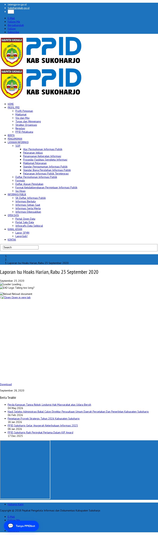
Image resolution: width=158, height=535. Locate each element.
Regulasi (20, 128)
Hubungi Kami (16, 504)
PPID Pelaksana (24, 132)
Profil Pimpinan (24, 111)
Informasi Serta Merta (28, 208)
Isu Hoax (20, 191)
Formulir (20, 180)
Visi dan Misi (22, 118)
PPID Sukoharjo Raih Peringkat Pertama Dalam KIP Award (40, 432)
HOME (11, 104)
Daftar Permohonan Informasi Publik (36, 177)
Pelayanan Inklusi (33, 152)
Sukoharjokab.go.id (18, 8)
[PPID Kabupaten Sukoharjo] (41, 66)
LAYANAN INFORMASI (18, 142)
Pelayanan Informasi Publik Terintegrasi (46, 173)
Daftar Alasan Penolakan (29, 184)
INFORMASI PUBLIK (17, 194)
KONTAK (12, 239)
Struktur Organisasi (26, 125)
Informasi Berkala (25, 201)
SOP (17, 145)
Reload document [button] (21, 294)
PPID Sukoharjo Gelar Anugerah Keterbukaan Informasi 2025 (43, 425)
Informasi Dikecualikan (28, 211)
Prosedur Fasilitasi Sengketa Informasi (45, 159)
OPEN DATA (13, 215)
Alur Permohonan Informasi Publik (42, 149)
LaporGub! (21, 236)
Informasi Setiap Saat (27, 205)
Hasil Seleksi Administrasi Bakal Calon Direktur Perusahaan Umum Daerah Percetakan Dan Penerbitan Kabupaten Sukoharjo (78, 411)
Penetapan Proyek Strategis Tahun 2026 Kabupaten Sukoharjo (44, 418)
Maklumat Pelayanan (35, 163)
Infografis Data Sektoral (29, 225)
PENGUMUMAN (15, 138)
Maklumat (20, 114)
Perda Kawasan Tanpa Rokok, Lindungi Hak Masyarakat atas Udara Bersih (49, 404)
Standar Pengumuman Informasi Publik (45, 166)
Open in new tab (21, 297)
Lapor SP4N (22, 232)
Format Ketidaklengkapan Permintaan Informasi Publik (46, 187)
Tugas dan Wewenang (28, 121)
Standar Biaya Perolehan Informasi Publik (47, 170)
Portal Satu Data (24, 222)
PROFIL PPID (14, 107)
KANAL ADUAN (15, 229)
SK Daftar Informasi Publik (30, 198)
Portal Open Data (25, 218)
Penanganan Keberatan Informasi (42, 156)
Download (6, 384)
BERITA (11, 135)
